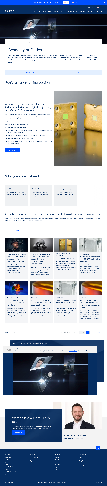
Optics (6, 469)
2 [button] (91, 332)
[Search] (98, 11)
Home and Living (9, 466)
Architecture (8, 457)
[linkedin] (96, 482)
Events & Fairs (82, 464)
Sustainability (57, 459)
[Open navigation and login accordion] (101, 11)
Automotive (8, 459)
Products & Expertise (55, 11)
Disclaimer (40, 482)
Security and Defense (10, 473)
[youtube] (101, 482)
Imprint (45, 482)
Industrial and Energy (10, 467)
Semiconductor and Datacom (12, 474)
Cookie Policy (73, 351)
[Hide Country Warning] (104, 2)
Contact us (18, 432)
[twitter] (98, 482)
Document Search (58, 461)
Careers (82, 11)
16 (12, 332)
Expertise (32, 464)
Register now (12, 150)
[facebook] (91, 482)
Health (6, 464)
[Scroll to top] (98, 448)
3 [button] (94, 332)
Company (56, 457)
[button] (82, 332)
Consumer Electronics (10, 462)
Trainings (16, 42)
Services (32, 465)
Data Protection (52, 482)
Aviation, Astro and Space (11, 461)
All (14, 332)
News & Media (91, 7)
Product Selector (34, 457)
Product (17, 230)
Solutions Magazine (70, 11)
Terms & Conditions (61, 482)
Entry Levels (57, 469)
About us (90, 11)
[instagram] (93, 482)
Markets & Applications (38, 11)
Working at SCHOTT (58, 467)
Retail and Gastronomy (10, 471)
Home (9, 42)
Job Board (56, 470)
